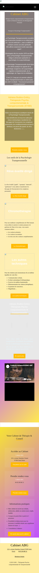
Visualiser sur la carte (20, 464)
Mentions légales (19, 556)
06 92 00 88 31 (22, 551)
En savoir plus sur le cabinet (19, 534)
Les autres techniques (19, 296)
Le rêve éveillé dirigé (19, 196)
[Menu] (35, 7)
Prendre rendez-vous (19, 150)
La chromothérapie (20, 246)
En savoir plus (19, 356)
